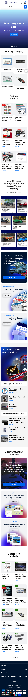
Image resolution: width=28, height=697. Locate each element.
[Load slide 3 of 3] (17, 47)
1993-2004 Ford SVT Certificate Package (6, 142)
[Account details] (21, 2)
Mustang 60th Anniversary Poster (7, 119)
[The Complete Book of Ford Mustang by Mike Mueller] (7, 590)
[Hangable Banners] (20, 61)
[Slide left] (1, 71)
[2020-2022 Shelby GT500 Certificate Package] (20, 133)
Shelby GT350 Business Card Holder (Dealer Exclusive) (7, 647)
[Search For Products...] (25, 7)
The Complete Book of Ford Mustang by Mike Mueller (7, 600)
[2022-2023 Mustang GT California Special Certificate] (20, 157)
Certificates (7, 69)
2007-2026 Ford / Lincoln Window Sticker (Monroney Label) (20, 119)
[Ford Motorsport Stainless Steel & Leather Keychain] (20, 614)
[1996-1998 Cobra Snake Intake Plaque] (4, 429)
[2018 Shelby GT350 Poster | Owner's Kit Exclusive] (20, 567)
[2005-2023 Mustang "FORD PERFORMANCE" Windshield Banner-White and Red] (4, 438)
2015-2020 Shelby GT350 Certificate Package (7, 166)
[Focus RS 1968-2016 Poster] (7, 567)
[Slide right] (26, 71)
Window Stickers (7, 86)
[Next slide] (19, 46)
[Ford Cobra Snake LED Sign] (4, 399)
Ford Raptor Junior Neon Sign (16, 405)
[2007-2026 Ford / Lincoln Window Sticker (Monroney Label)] (20, 109)
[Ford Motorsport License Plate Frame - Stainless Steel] (20, 590)
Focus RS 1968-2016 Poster (5, 576)
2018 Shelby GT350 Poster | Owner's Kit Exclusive (20, 576)
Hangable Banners (20, 70)
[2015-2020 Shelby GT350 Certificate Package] (7, 157)
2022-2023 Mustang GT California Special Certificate (19, 166)
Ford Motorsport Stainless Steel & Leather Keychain (20, 624)
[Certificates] (7, 61)
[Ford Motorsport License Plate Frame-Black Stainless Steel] (7, 614)
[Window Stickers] (7, 78)
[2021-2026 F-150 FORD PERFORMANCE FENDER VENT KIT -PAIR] (4, 421)
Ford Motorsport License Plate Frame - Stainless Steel (20, 600)
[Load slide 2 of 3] (15, 47)
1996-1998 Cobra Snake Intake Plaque (17, 428)
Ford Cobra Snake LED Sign (17, 398)
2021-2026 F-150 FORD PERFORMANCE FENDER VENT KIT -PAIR (17, 420)
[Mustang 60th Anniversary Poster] (7, 109)
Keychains (20, 88)
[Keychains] (20, 80)
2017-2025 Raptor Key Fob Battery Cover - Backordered (20, 647)
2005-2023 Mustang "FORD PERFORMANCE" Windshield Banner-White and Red (17, 437)
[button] (2, 2)
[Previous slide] (9, 46)
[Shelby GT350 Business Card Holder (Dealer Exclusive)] (7, 638)
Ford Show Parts (16, 685)
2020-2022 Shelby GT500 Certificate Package (20, 142)
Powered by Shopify (14, 687)
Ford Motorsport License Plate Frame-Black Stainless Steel (7, 624)
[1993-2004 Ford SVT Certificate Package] (7, 133)
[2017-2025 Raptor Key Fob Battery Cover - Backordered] (20, 638)
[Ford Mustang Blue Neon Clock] (4, 391)
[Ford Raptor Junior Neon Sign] (4, 406)
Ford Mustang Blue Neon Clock (16, 390)
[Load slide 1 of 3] (12, 47)
